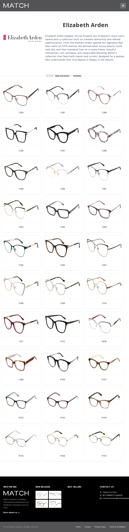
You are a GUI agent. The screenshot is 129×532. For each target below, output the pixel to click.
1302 (21, 227)
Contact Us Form (109, 492)
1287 (62, 112)
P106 (62, 455)
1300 (62, 188)
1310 (104, 303)
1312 (62, 341)
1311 (21, 341)
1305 (21, 265)
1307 (104, 265)
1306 (62, 265)
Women (77, 76)
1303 (62, 227)
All (49, 76)
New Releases (62, 76)
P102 (21, 417)
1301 (104, 188)
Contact (87, 527)
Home (78, 527)
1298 (104, 150)
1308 (21, 303)
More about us (10, 512)
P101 (104, 379)
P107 (104, 455)
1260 (21, 112)
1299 (21, 188)
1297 (62, 150)
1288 (104, 112)
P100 (62, 379)
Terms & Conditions (117, 527)
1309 (62, 303)
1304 (104, 227)
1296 (21, 150)
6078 (104, 341)
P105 (21, 455)
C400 (21, 379)
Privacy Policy (100, 527)
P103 (62, 417)
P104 (104, 417)
